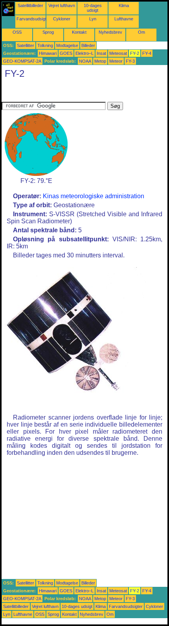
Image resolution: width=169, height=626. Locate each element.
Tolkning (45, 45)
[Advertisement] (64, 92)
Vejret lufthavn (61, 5)
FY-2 (134, 53)
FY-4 (146, 53)
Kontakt (79, 32)
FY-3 (130, 61)
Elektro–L (84, 53)
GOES (66, 53)
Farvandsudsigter (33, 18)
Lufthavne (123, 18)
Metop (100, 61)
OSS (17, 32)
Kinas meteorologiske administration (93, 196)
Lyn (92, 18)
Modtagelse (67, 45)
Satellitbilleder (30, 5)
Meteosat (118, 53)
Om (141, 32)
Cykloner (61, 18)
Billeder (88, 45)
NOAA (85, 61)
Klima (124, 5)
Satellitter (25, 45)
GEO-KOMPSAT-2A (22, 61)
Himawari (48, 53)
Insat (101, 53)
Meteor (116, 61)
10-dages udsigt (93, 8)
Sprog (48, 32)
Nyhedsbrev (110, 32)
